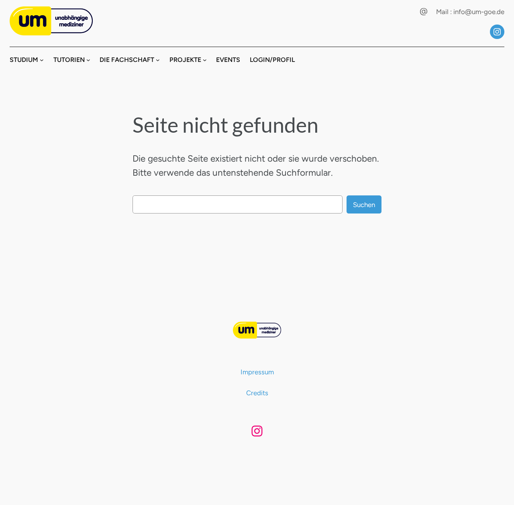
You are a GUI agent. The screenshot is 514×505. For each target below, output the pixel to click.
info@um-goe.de (478, 12)
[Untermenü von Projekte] (205, 60)
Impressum (257, 372)
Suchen (364, 205)
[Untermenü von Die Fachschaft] (158, 60)
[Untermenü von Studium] (42, 60)
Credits (257, 393)
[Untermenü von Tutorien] (88, 60)
